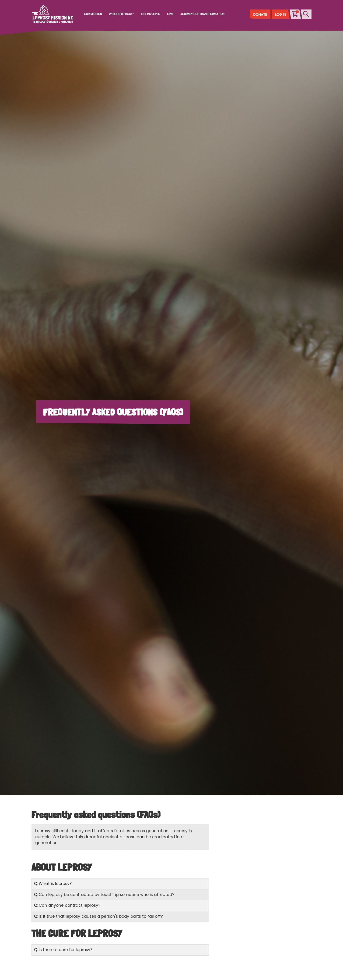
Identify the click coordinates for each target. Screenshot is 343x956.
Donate (260, 14)
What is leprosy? (53, 883)
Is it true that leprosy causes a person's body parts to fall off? (98, 916)
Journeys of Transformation (202, 14)
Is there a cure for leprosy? (63, 949)
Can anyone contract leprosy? (67, 905)
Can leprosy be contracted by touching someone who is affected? (104, 894)
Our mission (93, 14)
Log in (280, 14)
